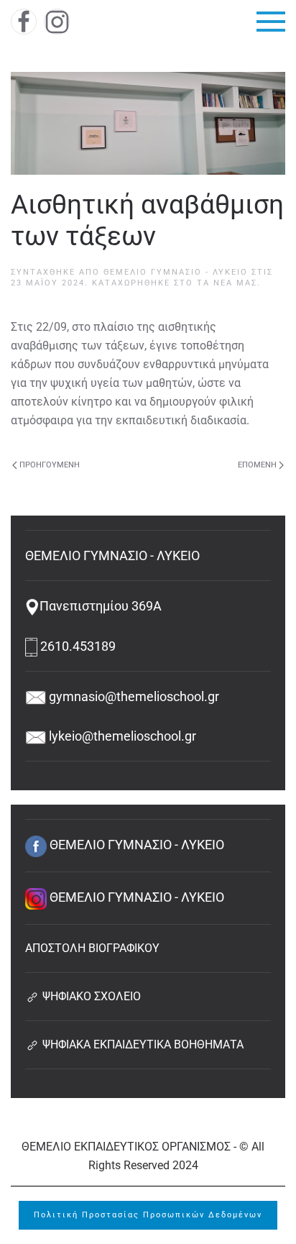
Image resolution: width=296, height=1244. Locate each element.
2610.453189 (76, 646)
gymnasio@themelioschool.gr (132, 696)
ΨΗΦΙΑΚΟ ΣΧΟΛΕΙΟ (90, 996)
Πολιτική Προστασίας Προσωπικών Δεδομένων (148, 1215)
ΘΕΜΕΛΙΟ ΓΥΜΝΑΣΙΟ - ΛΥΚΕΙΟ (175, 272)
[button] (270, 21)
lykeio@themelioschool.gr (121, 736)
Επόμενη (257, 465)
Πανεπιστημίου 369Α (101, 605)
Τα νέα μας (227, 283)
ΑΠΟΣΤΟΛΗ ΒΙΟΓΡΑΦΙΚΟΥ (92, 948)
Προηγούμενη (49, 465)
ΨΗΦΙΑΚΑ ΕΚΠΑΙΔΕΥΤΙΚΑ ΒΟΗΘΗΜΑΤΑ (142, 1044)
